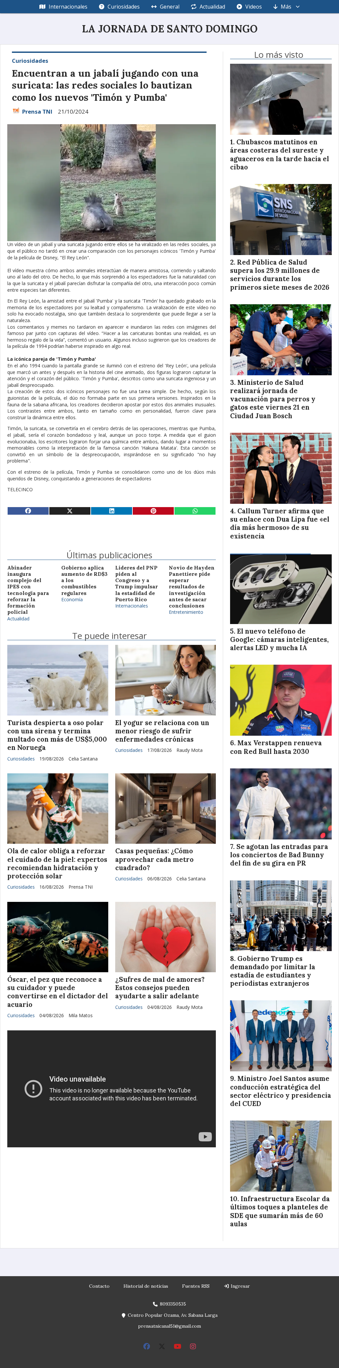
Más (286, 6)
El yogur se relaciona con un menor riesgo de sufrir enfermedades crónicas (162, 731)
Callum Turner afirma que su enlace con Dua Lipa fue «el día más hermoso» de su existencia (279, 523)
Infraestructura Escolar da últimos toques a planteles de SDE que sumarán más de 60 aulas (280, 1211)
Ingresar (239, 1286)
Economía (72, 599)
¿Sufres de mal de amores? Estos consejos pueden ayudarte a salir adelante (160, 987)
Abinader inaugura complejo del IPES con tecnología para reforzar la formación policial (28, 590)
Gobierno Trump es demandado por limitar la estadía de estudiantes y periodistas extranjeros (272, 971)
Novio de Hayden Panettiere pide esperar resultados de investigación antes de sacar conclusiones (192, 587)
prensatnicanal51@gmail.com (169, 1326)
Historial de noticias (145, 1286)
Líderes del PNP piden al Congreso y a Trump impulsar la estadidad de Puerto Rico (136, 584)
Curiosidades (124, 6)
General (169, 6)
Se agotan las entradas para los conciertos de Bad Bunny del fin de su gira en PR (279, 855)
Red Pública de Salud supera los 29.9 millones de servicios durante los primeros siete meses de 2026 (279, 275)
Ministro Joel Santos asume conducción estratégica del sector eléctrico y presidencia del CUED (280, 1091)
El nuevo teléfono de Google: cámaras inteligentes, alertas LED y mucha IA (279, 639)
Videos (253, 6)
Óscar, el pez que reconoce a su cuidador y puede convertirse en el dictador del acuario (57, 992)
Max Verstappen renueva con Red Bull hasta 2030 (276, 747)
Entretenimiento (186, 612)
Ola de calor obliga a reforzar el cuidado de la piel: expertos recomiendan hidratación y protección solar (57, 863)
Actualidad (212, 6)
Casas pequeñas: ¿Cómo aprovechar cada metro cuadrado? (154, 859)
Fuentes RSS (196, 1286)
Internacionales (68, 6)
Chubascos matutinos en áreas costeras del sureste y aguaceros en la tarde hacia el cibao (279, 154)
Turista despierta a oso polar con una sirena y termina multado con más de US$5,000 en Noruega (57, 735)
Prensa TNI (37, 111)
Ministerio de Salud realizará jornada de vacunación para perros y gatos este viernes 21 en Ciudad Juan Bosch (272, 399)
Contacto (99, 1286)
